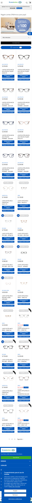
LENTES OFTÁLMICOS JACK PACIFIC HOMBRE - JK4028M (8, 170)
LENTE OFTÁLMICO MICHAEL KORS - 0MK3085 (7, 297)
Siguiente (19, 439)
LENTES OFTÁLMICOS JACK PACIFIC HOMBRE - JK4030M (24, 104)
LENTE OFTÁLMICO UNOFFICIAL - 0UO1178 (7, 392)
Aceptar (15, 491)
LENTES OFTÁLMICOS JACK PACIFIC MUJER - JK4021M (24, 137)
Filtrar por (16, 43)
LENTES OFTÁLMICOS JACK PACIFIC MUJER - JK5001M (8, 71)
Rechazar (15, 495)
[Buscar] (26, 2)
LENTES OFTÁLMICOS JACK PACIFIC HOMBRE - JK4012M (8, 104)
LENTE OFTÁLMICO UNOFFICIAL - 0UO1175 (7, 202)
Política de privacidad (14, 486)
